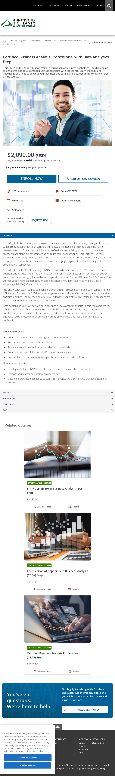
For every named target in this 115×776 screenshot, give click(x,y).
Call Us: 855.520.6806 (99, 42)
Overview (8, 235)
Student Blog (98, 743)
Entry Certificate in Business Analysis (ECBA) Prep (56, 490)
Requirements (10, 398)
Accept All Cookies (27, 757)
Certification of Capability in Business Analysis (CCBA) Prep (57, 573)
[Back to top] (57, 738)
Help (81, 752)
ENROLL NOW (32, 178)
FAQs (6, 409)
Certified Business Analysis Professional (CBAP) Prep (53, 655)
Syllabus (7, 392)
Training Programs (18, 40)
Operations (35, 40)
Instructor (8, 404)
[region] (27, 749)
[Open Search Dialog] (109, 5)
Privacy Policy (99, 768)
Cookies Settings (28, 765)
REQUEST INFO (39, 220)
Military (82, 743)
